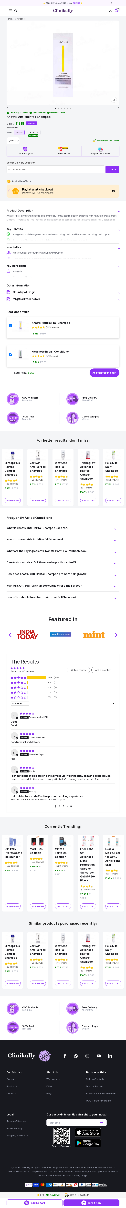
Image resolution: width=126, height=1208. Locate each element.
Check (112, 169)
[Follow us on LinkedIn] (110, 1056)
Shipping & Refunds (17, 1135)
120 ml (19, 132)
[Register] (101, 1123)
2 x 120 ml (33, 133)
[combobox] (15, 10)
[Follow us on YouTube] (99, 1056)
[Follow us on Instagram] (87, 1056)
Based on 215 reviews (22, 671)
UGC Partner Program (98, 1100)
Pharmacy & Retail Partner (101, 1093)
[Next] (118, 108)
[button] (38, 1194)
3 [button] (63, 806)
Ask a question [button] (103, 670)
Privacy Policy (14, 1128)
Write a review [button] (78, 670)
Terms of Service (16, 1121)
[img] (27, 713)
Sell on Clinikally (95, 1079)
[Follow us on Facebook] (65, 1056)
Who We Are (53, 1079)
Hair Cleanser (20, 18)
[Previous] (8, 108)
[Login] (110, 11)
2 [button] (59, 806)
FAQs (49, 1086)
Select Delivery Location (21, 162)
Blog (49, 1093)
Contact (11, 1093)
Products (12, 1086)
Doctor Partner (94, 1086)
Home (9, 18)
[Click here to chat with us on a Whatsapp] (76, 1056)
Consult (11, 1079)
